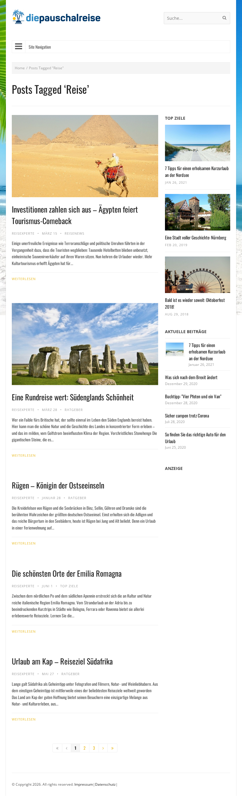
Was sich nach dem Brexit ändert (191, 377)
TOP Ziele (69, 586)
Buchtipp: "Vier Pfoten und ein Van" (193, 396)
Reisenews (74, 233)
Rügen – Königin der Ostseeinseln (58, 485)
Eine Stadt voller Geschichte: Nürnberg (195, 237)
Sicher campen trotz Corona (187, 415)
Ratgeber (74, 409)
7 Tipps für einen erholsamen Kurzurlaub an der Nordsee (207, 351)
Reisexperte (23, 233)
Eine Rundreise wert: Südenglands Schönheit (73, 397)
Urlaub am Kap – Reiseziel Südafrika (62, 661)
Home (20, 67)
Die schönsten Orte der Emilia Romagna (67, 573)
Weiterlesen (24, 279)
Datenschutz (105, 784)
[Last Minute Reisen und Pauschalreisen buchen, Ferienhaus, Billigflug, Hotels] (56, 19)
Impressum (83, 784)
